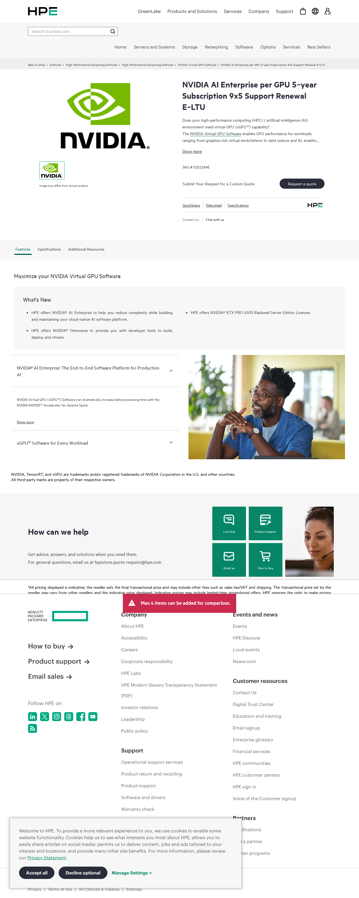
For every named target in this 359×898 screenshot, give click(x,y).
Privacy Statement (46, 857)
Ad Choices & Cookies (99, 889)
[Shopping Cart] (303, 11)
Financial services (251, 751)
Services (233, 11)
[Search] (113, 31)
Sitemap (134, 889)
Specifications (238, 204)
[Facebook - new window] (80, 716)
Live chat (229, 531)
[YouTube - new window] (92, 716)
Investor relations (139, 707)
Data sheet (214, 204)
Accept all (36, 873)
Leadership (133, 719)
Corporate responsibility (146, 661)
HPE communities (251, 763)
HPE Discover (247, 638)
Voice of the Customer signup (264, 798)
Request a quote (302, 183)
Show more (192, 151)
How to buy (265, 567)
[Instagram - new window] (56, 716)
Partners (244, 817)
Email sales (46, 676)
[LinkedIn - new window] (32, 716)
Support (284, 11)
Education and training (257, 716)
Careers (129, 649)
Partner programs (251, 853)
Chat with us (215, 219)
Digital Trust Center (253, 704)
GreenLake (149, 11)
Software (55, 64)
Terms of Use (60, 889)
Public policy (134, 731)
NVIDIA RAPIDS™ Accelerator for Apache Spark (52, 404)
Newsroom (244, 661)
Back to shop (36, 64)
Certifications (247, 829)
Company (258, 11)
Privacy (34, 889)
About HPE (132, 626)
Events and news (255, 614)
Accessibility (134, 638)
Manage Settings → (132, 873)
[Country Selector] (315, 11)
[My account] (327, 11)
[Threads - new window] (68, 716)
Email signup (246, 728)
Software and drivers (143, 797)
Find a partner (248, 841)
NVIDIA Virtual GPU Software (197, 64)
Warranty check (137, 809)
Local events (246, 649)
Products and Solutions (192, 11)
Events (240, 626)
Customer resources (260, 680)
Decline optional (83, 873)
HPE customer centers (256, 775)
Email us (229, 567)
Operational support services (152, 762)
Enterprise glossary (253, 739)
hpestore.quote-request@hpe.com (128, 562)
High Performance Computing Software (91, 64)
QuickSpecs (191, 204)
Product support (265, 531)
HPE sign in (244, 786)
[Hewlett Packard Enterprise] (42, 11)
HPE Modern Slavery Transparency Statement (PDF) (169, 690)
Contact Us (245, 692)
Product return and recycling (151, 774)
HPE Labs (131, 673)
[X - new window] (44, 716)
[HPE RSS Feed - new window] (32, 728)
